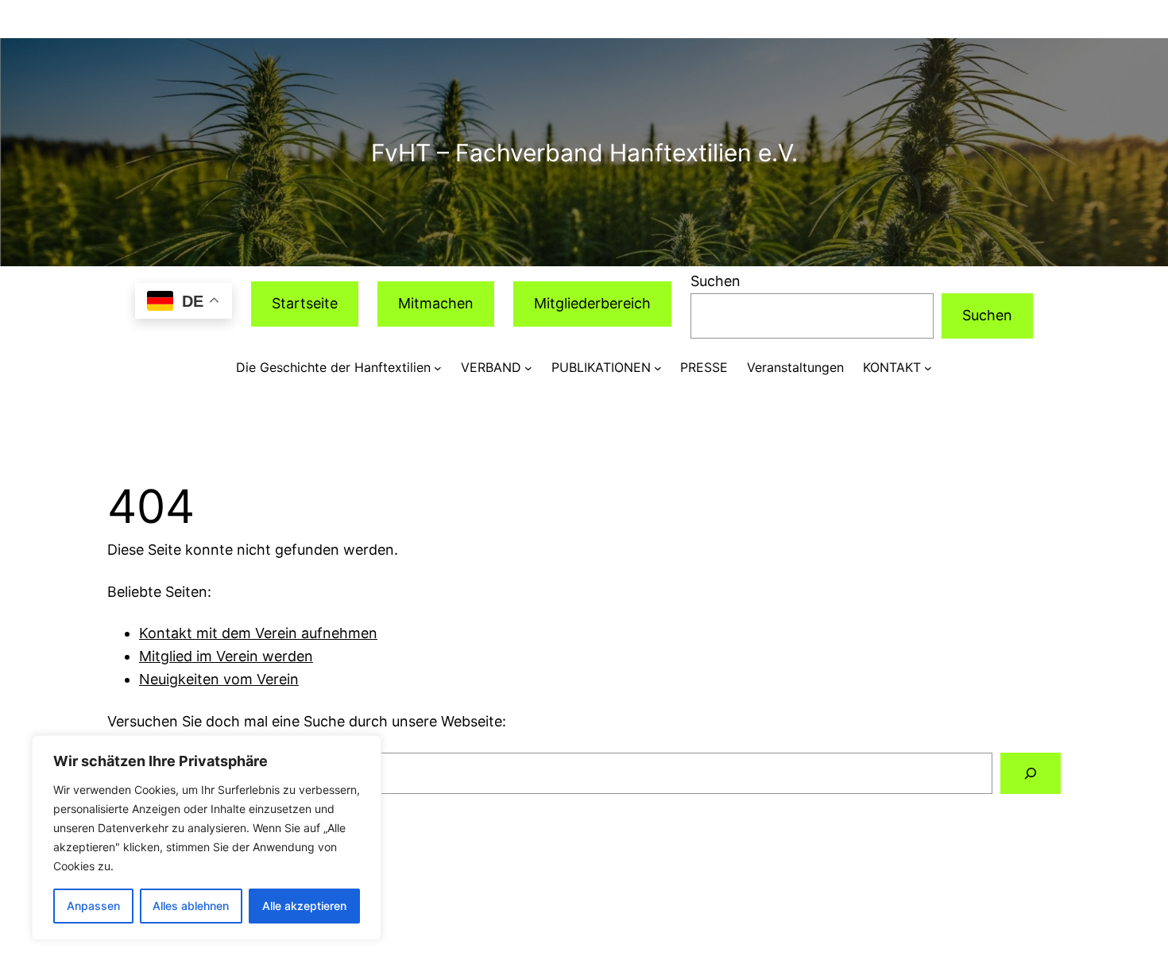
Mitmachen (436, 303)
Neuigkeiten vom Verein (219, 679)
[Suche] (1030, 773)
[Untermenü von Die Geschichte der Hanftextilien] (438, 368)
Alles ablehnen (191, 905)
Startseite (305, 303)
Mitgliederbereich (592, 303)
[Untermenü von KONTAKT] (928, 368)
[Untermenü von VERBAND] (528, 368)
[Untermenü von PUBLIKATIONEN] (658, 368)
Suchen (715, 281)
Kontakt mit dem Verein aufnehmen (258, 633)
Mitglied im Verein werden (226, 656)
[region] (206, 837)
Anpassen (93, 905)
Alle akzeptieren (304, 905)
